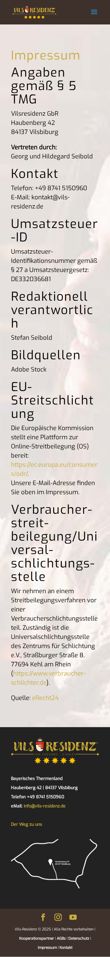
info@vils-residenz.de (45, 806)
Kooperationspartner (36, 938)
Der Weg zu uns (26, 824)
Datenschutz (78, 938)
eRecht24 (45, 698)
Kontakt (66, 947)
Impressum (47, 947)
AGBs (61, 938)
